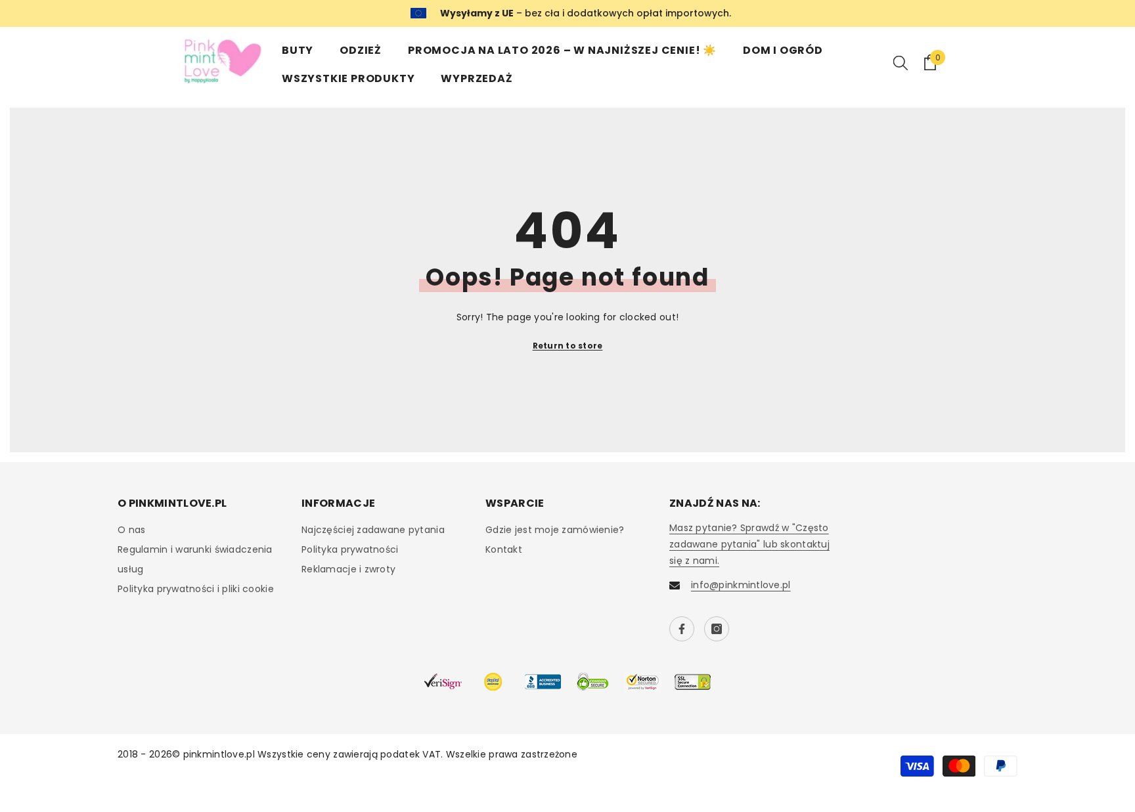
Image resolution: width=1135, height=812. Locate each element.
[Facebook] (681, 628)
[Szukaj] (900, 62)
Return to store (568, 345)
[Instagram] (716, 628)
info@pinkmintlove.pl (741, 584)
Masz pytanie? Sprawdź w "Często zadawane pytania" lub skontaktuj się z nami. (749, 544)
